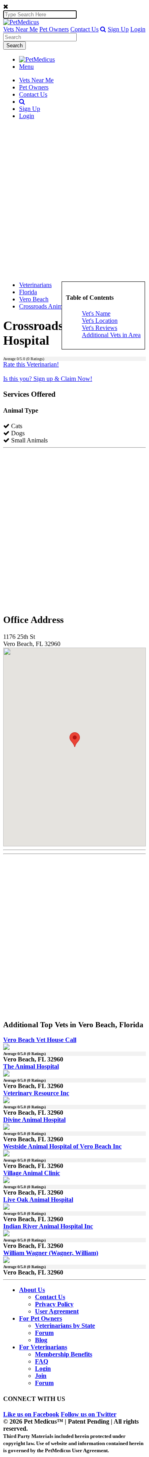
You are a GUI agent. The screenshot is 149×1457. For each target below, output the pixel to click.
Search (14, 46)
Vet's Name (96, 313)
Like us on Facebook (31, 1414)
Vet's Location (100, 320)
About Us (32, 1289)
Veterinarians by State (65, 1325)
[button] (103, 29)
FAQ (41, 1361)
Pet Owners (54, 29)
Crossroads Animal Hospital (54, 306)
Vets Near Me (20, 29)
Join (40, 1375)
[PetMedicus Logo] (37, 59)
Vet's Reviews (99, 327)
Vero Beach (33, 299)
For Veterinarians (43, 1347)
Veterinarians (35, 284)
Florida (28, 292)
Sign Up (118, 29)
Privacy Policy (54, 1304)
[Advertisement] (74, 200)
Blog (41, 1340)
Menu (26, 66)
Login (137, 29)
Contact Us (84, 29)
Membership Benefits (63, 1354)
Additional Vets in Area (111, 335)
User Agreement (57, 1311)
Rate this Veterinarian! (31, 364)
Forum (44, 1332)
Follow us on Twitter (88, 1414)
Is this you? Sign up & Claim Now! (47, 378)
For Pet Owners (40, 1318)
